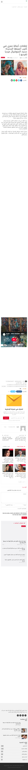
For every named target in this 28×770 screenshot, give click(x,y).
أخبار (23, 381)
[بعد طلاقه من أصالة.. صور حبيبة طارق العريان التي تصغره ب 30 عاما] (24, 730)
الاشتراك (6, 418)
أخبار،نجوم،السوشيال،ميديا (10, 381)
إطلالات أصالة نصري (19, 383)
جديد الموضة (24, 759)
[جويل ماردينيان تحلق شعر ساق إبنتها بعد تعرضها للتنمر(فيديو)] (14, 532)
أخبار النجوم (3, 57)
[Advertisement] (14, 29)
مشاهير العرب (24, 751)
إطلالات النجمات (24, 749)
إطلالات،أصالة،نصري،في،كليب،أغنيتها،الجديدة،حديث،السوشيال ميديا (16, 386)
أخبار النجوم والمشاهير (18, 381)
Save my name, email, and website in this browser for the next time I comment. (15, 514)
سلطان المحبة (4, 386)
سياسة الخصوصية (6, 765)
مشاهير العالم (24, 754)
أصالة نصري (24, 383)
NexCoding (18, 767)
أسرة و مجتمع (24, 757)
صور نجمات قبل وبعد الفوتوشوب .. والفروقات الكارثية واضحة (7, 438)
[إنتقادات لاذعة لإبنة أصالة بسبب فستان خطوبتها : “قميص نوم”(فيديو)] (24, 737)
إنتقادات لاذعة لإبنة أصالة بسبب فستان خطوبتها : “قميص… (14, 554)
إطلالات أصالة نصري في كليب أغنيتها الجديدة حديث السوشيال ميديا (16, 384)
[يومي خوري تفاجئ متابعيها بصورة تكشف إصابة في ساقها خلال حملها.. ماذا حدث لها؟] (7, 468)
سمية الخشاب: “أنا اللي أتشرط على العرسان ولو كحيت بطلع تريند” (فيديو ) (20, 439)
